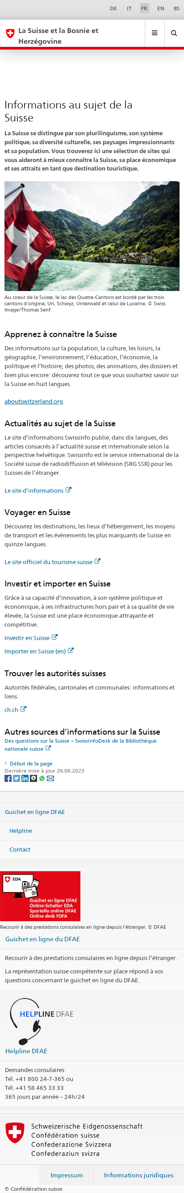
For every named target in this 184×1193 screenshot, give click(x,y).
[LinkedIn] (25, 777)
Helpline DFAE (26, 1051)
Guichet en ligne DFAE (35, 811)
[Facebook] (8, 777)
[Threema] (34, 777)
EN (160, 8)
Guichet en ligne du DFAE (42, 939)
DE (113, 8)
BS (177, 8)
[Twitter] (17, 777)
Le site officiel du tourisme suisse (48, 561)
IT (129, 8)
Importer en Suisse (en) (35, 651)
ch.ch (11, 709)
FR (144, 8)
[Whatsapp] (42, 777)
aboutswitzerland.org (33, 401)
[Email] (50, 777)
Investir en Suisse (27, 637)
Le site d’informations (33, 490)
